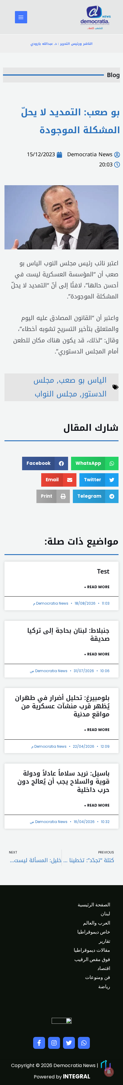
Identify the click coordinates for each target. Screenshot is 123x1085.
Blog (113, 75)
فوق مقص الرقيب (92, 959)
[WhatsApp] (84, 1043)
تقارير (104, 941)
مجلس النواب (56, 394)
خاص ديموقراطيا (93, 931)
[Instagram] (54, 1043)
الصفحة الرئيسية (94, 904)
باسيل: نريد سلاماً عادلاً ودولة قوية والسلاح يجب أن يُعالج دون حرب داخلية (63, 781)
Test (103, 571)
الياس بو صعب (83, 380)
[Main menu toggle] (21, 17)
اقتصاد (103, 968)
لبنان (105, 913)
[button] (95, 463)
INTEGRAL (76, 1076)
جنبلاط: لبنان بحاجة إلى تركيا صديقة (68, 635)
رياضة (104, 986)
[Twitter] (69, 1043)
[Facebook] (39, 1043)
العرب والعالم (96, 923)
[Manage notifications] (109, 1072)
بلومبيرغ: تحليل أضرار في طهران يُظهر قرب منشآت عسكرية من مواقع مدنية (62, 706)
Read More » (97, 586)
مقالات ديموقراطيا (92, 950)
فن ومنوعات (97, 977)
